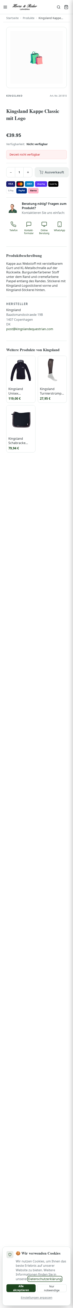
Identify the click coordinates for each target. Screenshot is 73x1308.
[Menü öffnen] (5, 7)
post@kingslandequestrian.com (29, 329)
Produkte (28, 18)
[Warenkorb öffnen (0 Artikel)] (66, 7)
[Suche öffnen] (58, 7)
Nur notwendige (52, 1288)
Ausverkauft (54, 172)
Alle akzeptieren (21, 1288)
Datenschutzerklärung (45, 1279)
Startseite (12, 18)
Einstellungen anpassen (36, 1297)
